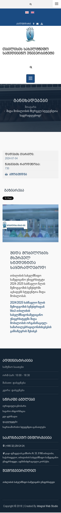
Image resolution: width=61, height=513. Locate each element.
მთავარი (30, 107)
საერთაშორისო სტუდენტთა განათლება (24, 427)
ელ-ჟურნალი (10, 416)
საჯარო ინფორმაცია (14, 411)
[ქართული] (28, 12)
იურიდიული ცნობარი (14, 406)
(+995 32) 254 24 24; (15, 445)
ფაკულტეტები (10, 421)
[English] (33, 12)
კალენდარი (23, 23)
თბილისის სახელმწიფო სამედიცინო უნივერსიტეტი (29, 482)
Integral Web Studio (47, 506)
